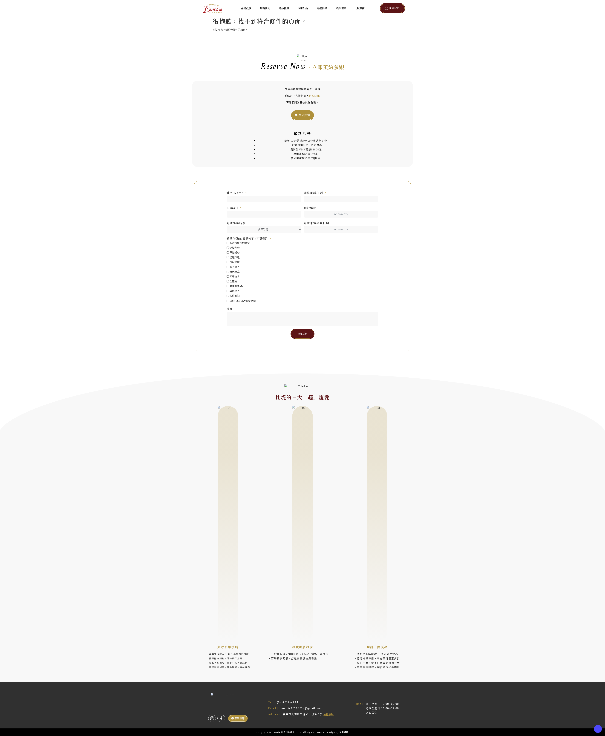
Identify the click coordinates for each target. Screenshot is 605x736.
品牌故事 (246, 8)
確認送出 (302, 334)
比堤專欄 (359, 8)
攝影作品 (303, 8)
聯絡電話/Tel (314, 193)
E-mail (232, 208)
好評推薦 (341, 8)
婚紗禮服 (284, 8)
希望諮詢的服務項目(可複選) (247, 238)
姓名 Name (235, 193)
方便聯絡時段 (236, 223)
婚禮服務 (322, 8)
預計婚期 (310, 208)
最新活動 (265, 8)
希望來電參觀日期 (316, 223)
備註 (230, 309)
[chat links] (598, 729)
